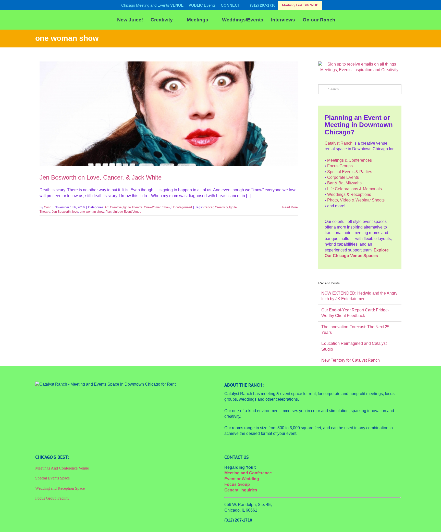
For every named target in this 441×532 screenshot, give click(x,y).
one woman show (92, 211)
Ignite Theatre (132, 207)
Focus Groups (340, 166)
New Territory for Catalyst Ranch (350, 360)
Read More (290, 207)
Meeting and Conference (248, 473)
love (75, 211)
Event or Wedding (241, 479)
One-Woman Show (157, 207)
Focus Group (237, 484)
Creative (116, 207)
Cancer (208, 207)
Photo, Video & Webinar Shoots (356, 200)
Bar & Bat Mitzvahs (344, 183)
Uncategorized (182, 207)
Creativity (221, 207)
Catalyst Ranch (338, 143)
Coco (47, 207)
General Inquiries (240, 490)
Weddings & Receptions (349, 194)
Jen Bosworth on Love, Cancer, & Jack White (101, 177)
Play (108, 211)
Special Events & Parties (349, 172)
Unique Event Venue (127, 211)
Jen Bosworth (61, 211)
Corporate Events (343, 177)
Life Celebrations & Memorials (354, 189)
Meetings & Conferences (349, 160)
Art (106, 207)
